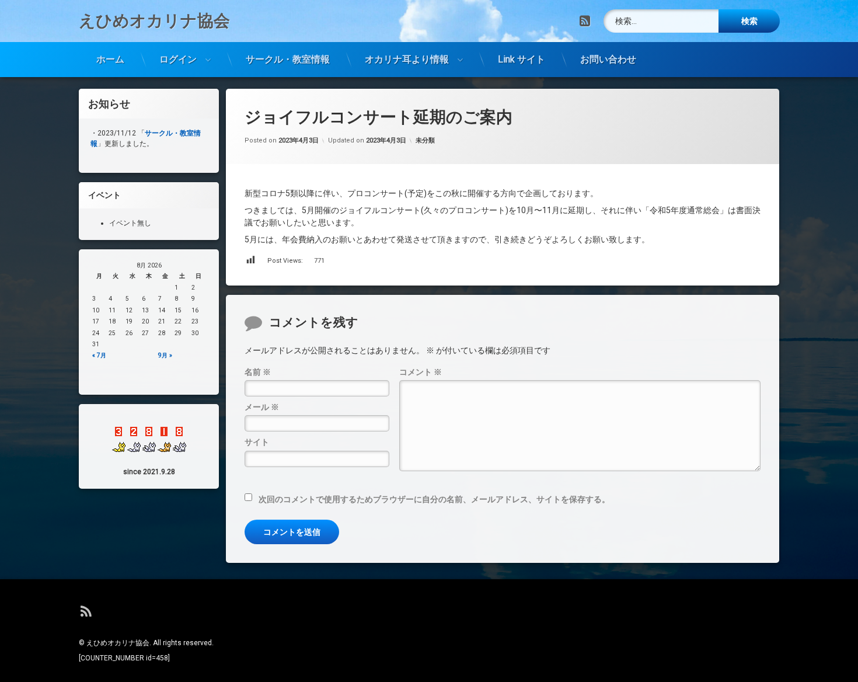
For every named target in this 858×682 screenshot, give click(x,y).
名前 (258, 372)
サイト (257, 442)
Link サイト (521, 59)
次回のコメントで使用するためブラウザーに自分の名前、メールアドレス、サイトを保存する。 (434, 499)
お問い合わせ (608, 59)
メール (262, 407)
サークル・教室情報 (288, 59)
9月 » (165, 355)
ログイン (178, 59)
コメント (420, 372)
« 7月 (99, 355)
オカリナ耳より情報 (407, 59)
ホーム (110, 59)
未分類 (425, 140)
